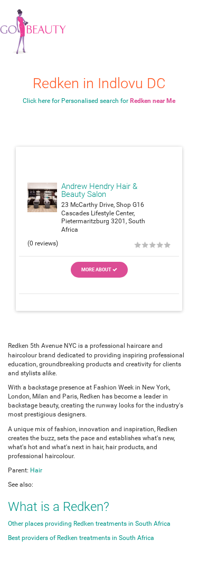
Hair (36, 470)
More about (96, 269)
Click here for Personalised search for (99, 101)
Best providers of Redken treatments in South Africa (81, 538)
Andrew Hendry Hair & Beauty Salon (99, 190)
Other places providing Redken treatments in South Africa (89, 523)
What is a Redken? (58, 506)
